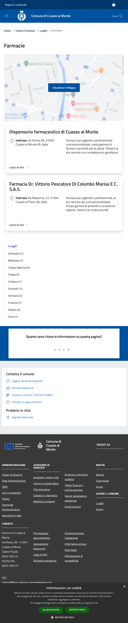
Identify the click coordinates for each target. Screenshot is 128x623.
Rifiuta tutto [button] (77, 609)
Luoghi (43, 30)
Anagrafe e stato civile (46, 477)
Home (7, 30)
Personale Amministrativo (11, 507)
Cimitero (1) (14, 282)
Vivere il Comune (26, 30)
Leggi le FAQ (40, 555)
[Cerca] (121, 16)
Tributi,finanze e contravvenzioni (74, 487)
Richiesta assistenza (44, 561)
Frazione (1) (14, 303)
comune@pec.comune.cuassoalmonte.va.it (27, 582)
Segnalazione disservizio (40, 546)
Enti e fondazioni (11, 493)
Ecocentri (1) (15, 289)
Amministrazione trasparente (74, 535)
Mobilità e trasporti (44, 501)
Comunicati (102, 481)
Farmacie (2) (15, 296)
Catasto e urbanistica (45, 495)
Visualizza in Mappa (64, 88)
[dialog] (64, 603)
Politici (6, 499)
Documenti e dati (11, 515)
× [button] (124, 586)
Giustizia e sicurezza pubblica (76, 477)
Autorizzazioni (73, 507)
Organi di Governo (12, 475)
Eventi (99, 509)
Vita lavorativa (41, 489)
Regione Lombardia (16, 5)
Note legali (71, 550)
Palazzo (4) (14, 310)
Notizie (100, 475)
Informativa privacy (76, 544)
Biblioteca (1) (15, 260)
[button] (64, 617)
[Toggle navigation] (7, 16)
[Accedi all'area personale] (113, 5)
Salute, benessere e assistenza (76, 498)
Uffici (5, 487)
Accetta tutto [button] (51, 609)
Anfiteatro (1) (15, 253)
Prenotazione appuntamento (41, 535)
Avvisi (99, 487)
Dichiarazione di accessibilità (74, 558)
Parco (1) (13, 317)
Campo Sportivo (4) (19, 268)
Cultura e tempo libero (46, 483)
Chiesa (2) (13, 275)
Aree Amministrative (14, 481)
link (96, 602)
